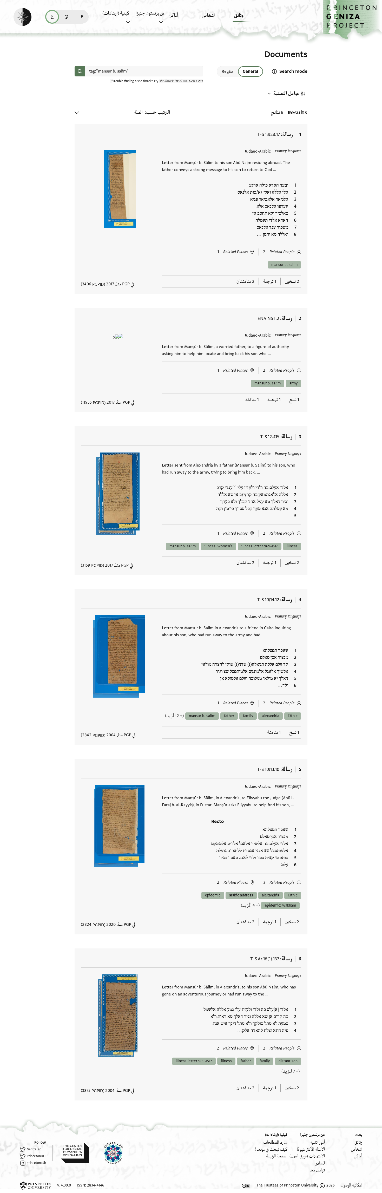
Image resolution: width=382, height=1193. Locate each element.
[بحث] (80, 71)
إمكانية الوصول (351, 1185)
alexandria (270, 715)
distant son (288, 1061)
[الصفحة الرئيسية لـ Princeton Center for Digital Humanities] (70, 1153)
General (250, 71)
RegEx (227, 71)
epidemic (212, 895)
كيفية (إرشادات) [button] (115, 13)
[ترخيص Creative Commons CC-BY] (246, 1186)
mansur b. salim (284, 264)
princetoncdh (36, 1163)
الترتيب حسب (158, 112)
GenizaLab (34, 1149)
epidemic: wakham (280, 905)
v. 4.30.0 (64, 1185)
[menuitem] (249, 18)
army (293, 383)
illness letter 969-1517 (259, 546)
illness (292, 546)
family (248, 715)
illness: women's (219, 546)
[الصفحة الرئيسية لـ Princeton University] (35, 1185)
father (229, 715)
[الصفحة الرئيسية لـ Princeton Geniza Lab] (109, 1153)
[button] (352, 19)
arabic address (241, 895)
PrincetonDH (36, 1156)
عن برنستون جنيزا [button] (150, 13)
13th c (293, 715)
